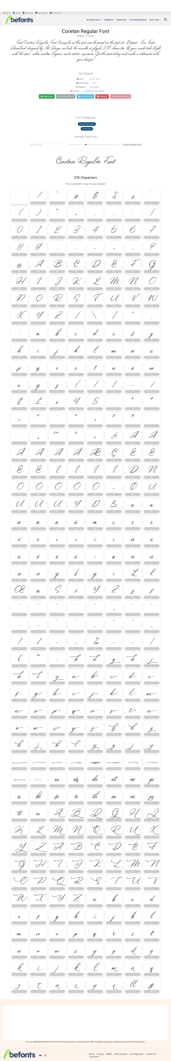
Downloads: (84, 83)
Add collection (86, 96)
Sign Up (16, 13)
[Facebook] (45, 1055)
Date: (81, 79)
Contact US (151, 1054)
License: (75, 91)
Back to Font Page (121, 96)
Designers (109, 19)
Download (48, 96)
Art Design (89, 36)
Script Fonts (87, 129)
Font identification (137, 19)
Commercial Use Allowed (94, 91)
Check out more (66, 96)
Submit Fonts (56, 13)
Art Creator (94, 87)
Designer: (82, 87)
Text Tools (154, 19)
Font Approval (136, 1054)
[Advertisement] (85, 1022)
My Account (29, 13)
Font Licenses (121, 1054)
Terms (92, 1054)
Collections (121, 19)
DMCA (109, 1054)
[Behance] (40, 1055)
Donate (103, 96)
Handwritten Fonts (87, 124)
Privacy (100, 1054)
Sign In (7, 13)
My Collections (42, 13)
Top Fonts (94, 1057)
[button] (165, 20)
